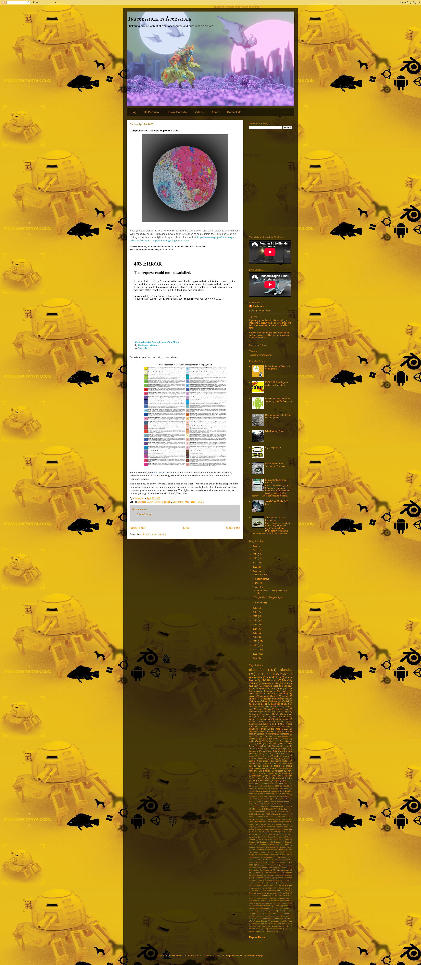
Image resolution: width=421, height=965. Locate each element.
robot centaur (264, 908)
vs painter (259, 778)
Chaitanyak (258, 306)
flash (251, 704)
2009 (255, 649)
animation (266, 714)
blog (287, 706)
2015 (255, 624)
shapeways (283, 736)
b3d (277, 714)
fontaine (255, 890)
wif (259, 741)
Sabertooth (276, 839)
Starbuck (252, 847)
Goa (276, 819)
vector (252, 741)
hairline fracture (281, 761)
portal (251, 719)
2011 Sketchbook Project (279, 783)
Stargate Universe (280, 746)
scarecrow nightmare (267, 911)
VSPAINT (253, 683)
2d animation (270, 741)
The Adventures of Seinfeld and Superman (268, 850)
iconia (259, 898)
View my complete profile (261, 310)
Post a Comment (144, 514)
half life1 (286, 893)
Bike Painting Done (274, 431)
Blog (133, 112)
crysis (251, 756)
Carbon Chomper (260, 806)
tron (266, 776)
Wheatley (266, 870)
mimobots (284, 734)
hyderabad (285, 895)
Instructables (263, 706)
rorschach (253, 911)
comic (277, 753)
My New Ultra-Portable (261, 832)
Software (263, 746)
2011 (255, 641)
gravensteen (274, 893)
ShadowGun (265, 842)
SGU (267, 839)
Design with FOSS (263, 814)
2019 (255, 608)
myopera (279, 771)
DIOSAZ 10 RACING (272, 809)
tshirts (258, 921)
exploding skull (261, 885)
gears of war (262, 893)
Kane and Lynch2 (275, 744)
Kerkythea (270, 827)
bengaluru (253, 751)
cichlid (252, 729)
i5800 (251, 898)
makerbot (272, 734)
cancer (268, 753)
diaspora (272, 883)
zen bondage (270, 931)
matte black (269, 903)
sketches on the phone (279, 913)
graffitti (252, 761)
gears (286, 758)
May (257, 583)
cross (287, 880)
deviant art (263, 716)
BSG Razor (284, 796)
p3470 (285, 716)
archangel (270, 875)
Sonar (286, 845)
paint (251, 736)
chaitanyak (276, 701)
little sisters (275, 901)
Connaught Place (276, 806)
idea (265, 898)
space (194, 502)
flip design (262, 704)
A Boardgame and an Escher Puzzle (275, 518)
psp (269, 709)
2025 (255, 550)
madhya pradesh (255, 903)
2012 (255, 637)
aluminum (272, 749)
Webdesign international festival (276, 699)
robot (251, 688)
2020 (255, 571)
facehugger (275, 758)
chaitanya (284, 726)
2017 (255, 616)
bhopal (260, 878)
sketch (262, 688)
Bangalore (257, 691)
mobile (275, 716)
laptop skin (271, 768)
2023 (255, 558)
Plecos (280, 837)
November (260, 574)
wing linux (268, 929)
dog (251, 709)
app (275, 696)
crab (287, 753)
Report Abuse (257, 937)
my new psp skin (273, 447)
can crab (256, 753)
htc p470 (274, 895)
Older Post (233, 527)
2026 (255, 546)
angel (264, 726)
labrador (264, 901)
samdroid (273, 773)
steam (252, 696)
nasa (187, 502)
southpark (253, 916)
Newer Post (137, 527)
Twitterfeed (268, 857)
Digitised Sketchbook (281, 814)
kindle (265, 766)
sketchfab (256, 670)
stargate (286, 916)
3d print (288, 688)
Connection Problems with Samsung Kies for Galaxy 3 (278, 400)
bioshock (277, 706)
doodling (282, 883)
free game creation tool (271, 890)
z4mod (251, 931)
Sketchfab (143, 348)
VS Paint (287, 683)
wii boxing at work (280, 924)
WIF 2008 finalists (278, 862)
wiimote (264, 926)
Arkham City (262, 788)
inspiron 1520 (270, 763)
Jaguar (251, 827)
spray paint (275, 916)
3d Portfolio (151, 112)
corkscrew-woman (273, 880)
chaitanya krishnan (284, 878)
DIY (284, 680)
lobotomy (285, 901)
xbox (287, 929)
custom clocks (264, 756)
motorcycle (268, 686)
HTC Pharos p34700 (280, 824)
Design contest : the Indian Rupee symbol (278, 416)
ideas (261, 734)
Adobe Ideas (281, 719)
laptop (277, 766)
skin (277, 709)
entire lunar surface (162, 472)
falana (272, 885)
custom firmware (281, 756)
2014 (255, 629)
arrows (273, 726)
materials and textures (259, 771)
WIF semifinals (273, 865)
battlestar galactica (284, 875)
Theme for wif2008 (271, 855)
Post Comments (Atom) (154, 534)
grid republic (265, 761)
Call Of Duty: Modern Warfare (277, 801)
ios (255, 766)
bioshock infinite (270, 751)
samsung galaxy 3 (280, 704)
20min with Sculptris (257, 786)
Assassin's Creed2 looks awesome (262, 796)
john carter (253, 901)
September (260, 579)
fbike (271, 731)
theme (276, 739)
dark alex (253, 758)
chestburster (257, 880)
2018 (255, 612)
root (270, 736)
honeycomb (254, 763)
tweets (273, 921)
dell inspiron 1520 (279, 729)
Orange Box (267, 834)
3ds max (267, 712)
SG (260, 839)
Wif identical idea (273, 873)
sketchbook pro (267, 693)
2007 (255, 658)
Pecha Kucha (267, 837)
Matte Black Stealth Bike (282, 829)
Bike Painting (265, 799)
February (259, 602)
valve (286, 739)
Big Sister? (253, 799)
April (257, 587)
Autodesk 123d (256, 721)
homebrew (264, 895)
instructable (287, 763)
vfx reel (282, 921)
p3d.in (262, 773)
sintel (280, 911)
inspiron (273, 898)
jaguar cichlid (284, 898)
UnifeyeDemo (281, 857)
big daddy (270, 878)
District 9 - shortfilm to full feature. (261, 816)
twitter (285, 696)
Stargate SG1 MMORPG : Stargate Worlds (275, 847)
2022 (255, 562)
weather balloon (258, 924)
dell (287, 701)
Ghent (269, 819)
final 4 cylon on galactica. (282, 888)
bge (253, 878)
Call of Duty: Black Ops (258, 804)
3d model (283, 686)
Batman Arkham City (278, 721)
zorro (251, 706)
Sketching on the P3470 (273, 724)
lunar (175, 502)
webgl (252, 693)
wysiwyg (278, 781)
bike (265, 701)
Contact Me (234, 112)
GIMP (259, 744)
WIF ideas (260, 865)
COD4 (276, 799)
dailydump (253, 883)
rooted (286, 908)
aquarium (271, 691)
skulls (265, 739)
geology (167, 502)
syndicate (256, 776)
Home (186, 527)
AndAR (252, 788)
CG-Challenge (282, 712)
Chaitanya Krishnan (148, 345)
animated (264, 696)
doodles (284, 691)
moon (181, 502)
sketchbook (287, 773)
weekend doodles (284, 778)
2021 (255, 567)
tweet (265, 921)
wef (268, 924)
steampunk (265, 719)
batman (255, 701)
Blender (286, 670)
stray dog (252, 918)
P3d (277, 834)
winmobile (279, 929)
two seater (276, 776)
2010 (255, 645)
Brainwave (254, 724)
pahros (276, 906)
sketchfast (253, 739)
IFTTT (261, 674)
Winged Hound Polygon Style (268, 597)
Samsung (253, 714)
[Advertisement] (270, 183)
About (215, 112)
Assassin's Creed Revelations (277, 794)
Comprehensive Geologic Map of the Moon (157, 342)
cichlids (263, 729)
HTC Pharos (268, 680)
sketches (275, 688)
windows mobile (270, 683)
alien (256, 686)
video (290, 921)
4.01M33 (285, 786)
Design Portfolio (177, 112)
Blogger (259, 955)
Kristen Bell (281, 827)
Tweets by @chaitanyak (260, 355)
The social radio (256, 749)
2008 (255, 654)
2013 (255, 633)
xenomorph (254, 712)
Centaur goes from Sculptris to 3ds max (275, 465)
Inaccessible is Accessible (160, 19)
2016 (255, 620)
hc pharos (253, 895)
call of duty (287, 751)
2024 (255, 554)
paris (261, 736)
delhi (263, 758)
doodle (260, 709)
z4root (259, 931)
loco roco (284, 768)
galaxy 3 (280, 731)
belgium (285, 749)
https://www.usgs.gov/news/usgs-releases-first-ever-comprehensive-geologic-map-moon (182, 239)
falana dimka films (257, 731)
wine (259, 929)
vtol (270, 778)
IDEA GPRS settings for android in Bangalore (276, 383)
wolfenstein (265, 781)
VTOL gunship (279, 860)
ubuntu (252, 699)
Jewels (260, 827)
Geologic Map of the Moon (150, 502)
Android (273, 677)
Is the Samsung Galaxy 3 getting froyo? (277, 367)
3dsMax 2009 (273, 786)
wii (254, 781)
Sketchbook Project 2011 (268, 845)
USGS (201, 502)
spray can (264, 916)
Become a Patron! (257, 345)
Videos (199, 112)
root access (276, 908)
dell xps (263, 883)
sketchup (284, 693)
